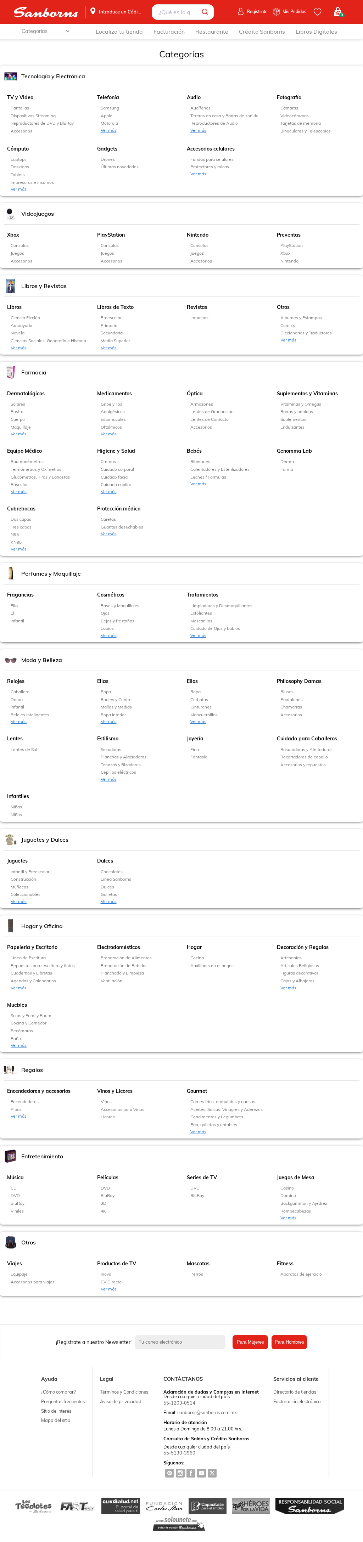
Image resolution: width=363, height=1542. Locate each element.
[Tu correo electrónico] (182, 1342)
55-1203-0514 (179, 1403)
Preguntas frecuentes (63, 1401)
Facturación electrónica (297, 1401)
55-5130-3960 (179, 1453)
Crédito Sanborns (262, 31)
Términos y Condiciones (124, 1392)
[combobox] (183, 12)
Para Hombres (289, 1342)
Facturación (169, 31)
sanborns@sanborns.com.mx (207, 1412)
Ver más (109, 130)
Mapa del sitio (55, 1420)
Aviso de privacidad (120, 1401)
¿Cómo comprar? (58, 1392)
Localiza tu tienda (119, 31)
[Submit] (206, 12)
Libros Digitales (316, 31)
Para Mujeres (250, 1342)
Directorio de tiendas (294, 1392)
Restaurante (211, 31)
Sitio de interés (56, 1411)
